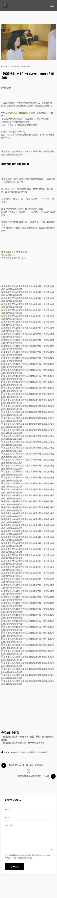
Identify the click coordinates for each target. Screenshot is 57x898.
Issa (13, 255)
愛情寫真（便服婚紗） (19, 113)
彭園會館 (15, 258)
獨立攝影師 (31, 752)
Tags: (7, 752)
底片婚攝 (14, 752)
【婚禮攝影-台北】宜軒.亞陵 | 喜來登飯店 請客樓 (22, 742)
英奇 (5, 66)
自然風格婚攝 (41, 752)
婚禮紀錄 (26, 66)
